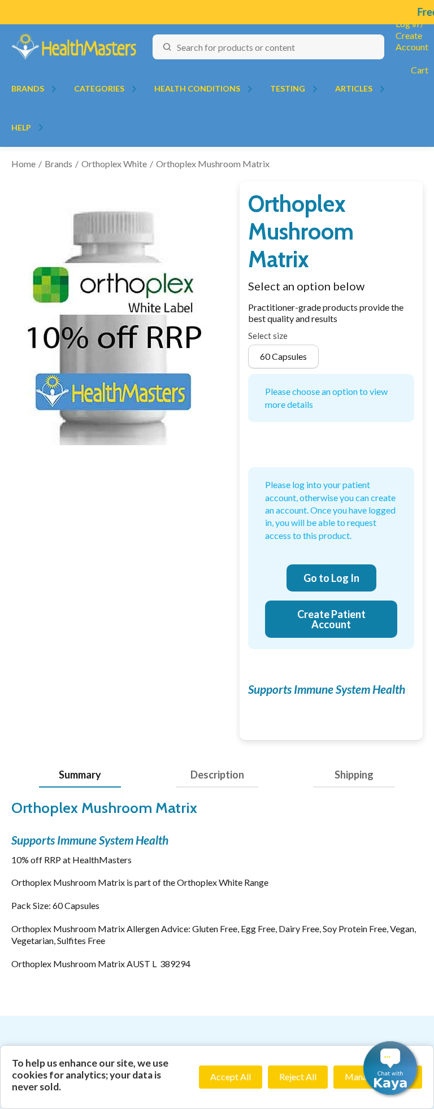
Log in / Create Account (412, 35)
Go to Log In (331, 578)
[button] (390, 1068)
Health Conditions (197, 88)
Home (23, 163)
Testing (287, 88)
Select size (268, 335)
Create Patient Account (331, 619)
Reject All (297, 1076)
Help (21, 127)
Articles (353, 88)
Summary (80, 774)
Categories (99, 88)
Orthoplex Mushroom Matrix (213, 163)
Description (217, 774)
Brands (27, 88)
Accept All (230, 1076)
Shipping (354, 774)
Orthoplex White (114, 163)
